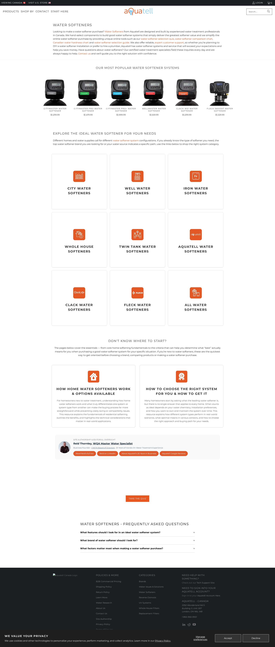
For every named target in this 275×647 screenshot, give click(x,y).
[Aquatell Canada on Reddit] (189, 625)
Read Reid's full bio (85, 453)
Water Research (104, 602)
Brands (142, 581)
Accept (228, 638)
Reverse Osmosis (147, 597)
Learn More (101, 597)
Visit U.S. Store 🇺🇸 (40, 2)
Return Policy (103, 592)
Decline (256, 638)
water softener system (126, 140)
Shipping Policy (104, 586)
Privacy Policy (103, 624)
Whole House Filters (149, 608)
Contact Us (101, 613)
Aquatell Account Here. (208, 595)
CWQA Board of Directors (103, 448)
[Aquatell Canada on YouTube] (194, 625)
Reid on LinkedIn (108, 453)
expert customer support (169, 42)
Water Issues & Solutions (151, 586)
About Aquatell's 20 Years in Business (139, 453)
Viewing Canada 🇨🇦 (13, 2)
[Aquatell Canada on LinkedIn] (184, 625)
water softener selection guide (111, 42)
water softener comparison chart (194, 39)
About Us (100, 608)
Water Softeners (114, 31)
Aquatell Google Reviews (173, 453)
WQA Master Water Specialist (113, 443)
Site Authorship (104, 619)
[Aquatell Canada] (138, 11)
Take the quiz (137, 498)
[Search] (268, 12)
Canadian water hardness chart (71, 42)
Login (259, 2)
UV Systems (145, 602)
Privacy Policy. (163, 640)
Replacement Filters (149, 613)
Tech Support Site (205, 582)
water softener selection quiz (157, 39)
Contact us (84, 53)
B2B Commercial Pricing (108, 581)
